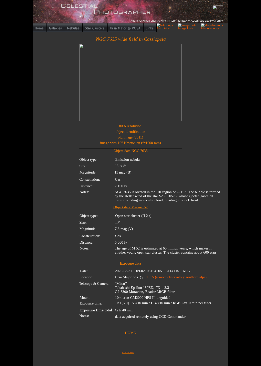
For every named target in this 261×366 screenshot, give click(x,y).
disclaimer (128, 352)
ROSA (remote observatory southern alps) (175, 277)
